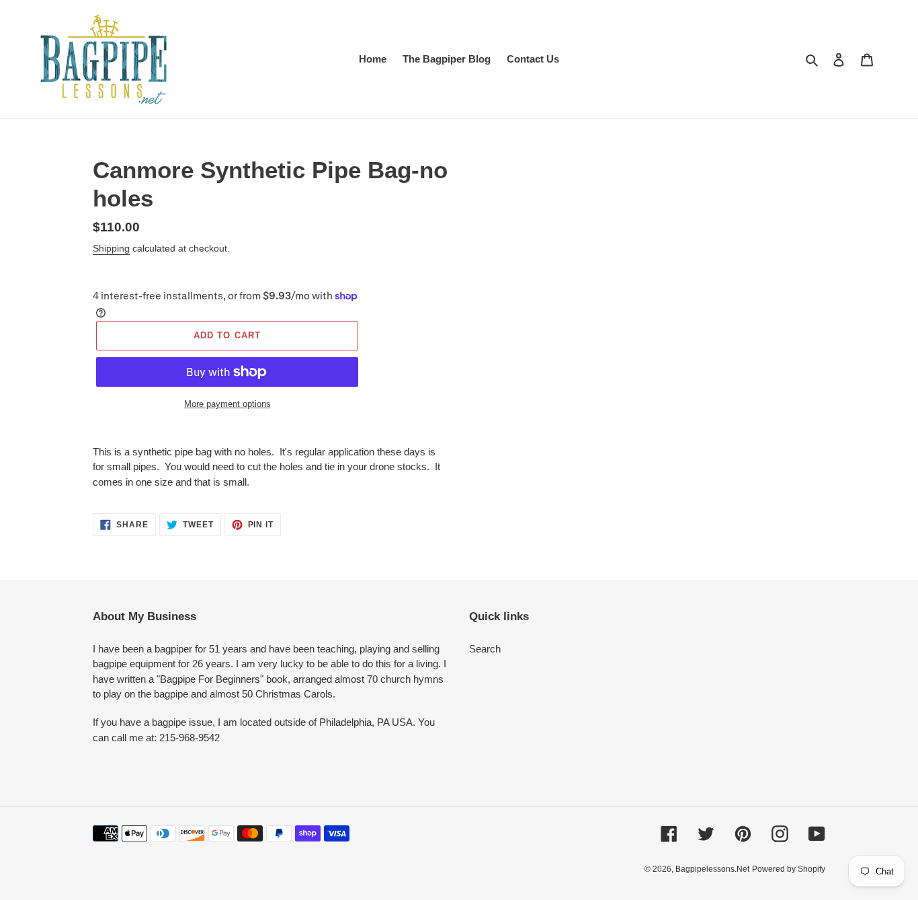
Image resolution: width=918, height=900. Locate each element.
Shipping (111, 248)
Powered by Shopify (788, 869)
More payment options (227, 404)
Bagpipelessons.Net (712, 869)
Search (485, 648)
